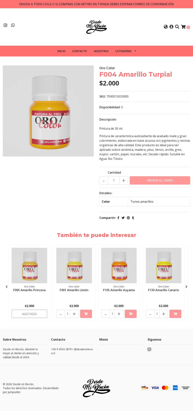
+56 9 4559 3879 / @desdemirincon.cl (72, 351)
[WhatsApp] (13, 26)
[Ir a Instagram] (5, 26)
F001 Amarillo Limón (74, 290)
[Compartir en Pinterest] (128, 218)
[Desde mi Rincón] (96, 27)
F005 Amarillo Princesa (29, 290)
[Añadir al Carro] (86, 314)
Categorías (123, 51)
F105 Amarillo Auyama (119, 290)
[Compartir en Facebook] (118, 218)
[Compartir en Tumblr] (133, 218)
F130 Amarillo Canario (163, 290)
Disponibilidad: (109, 107)
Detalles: (105, 193)
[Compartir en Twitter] (123, 218)
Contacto (79, 51)
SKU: (102, 96)
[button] (166, 27)
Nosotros (101, 51)
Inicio (61, 51)
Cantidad (114, 172)
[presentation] (6, 286)
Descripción (107, 119)
